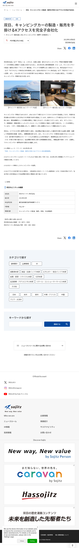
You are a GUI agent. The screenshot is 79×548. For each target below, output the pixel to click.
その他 (14, 286)
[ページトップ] (72, 545)
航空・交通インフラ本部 (31, 271)
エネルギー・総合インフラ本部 (54, 271)
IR (37, 263)
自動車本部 (14, 271)
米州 (25, 294)
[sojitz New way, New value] (8, 3)
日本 (14, 294)
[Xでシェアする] (65, 48)
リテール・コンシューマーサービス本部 (51, 281)
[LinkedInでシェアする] (74, 48)
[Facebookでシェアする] (69, 48)
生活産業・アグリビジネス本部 (21, 281)
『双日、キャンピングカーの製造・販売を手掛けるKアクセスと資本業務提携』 (27, 151)
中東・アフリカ (50, 294)
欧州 (36, 294)
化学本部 (39, 276)
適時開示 (14, 263)
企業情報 (25, 263)
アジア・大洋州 (16, 299)
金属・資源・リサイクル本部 (21, 276)
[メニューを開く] (76, 3)
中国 (63, 294)
